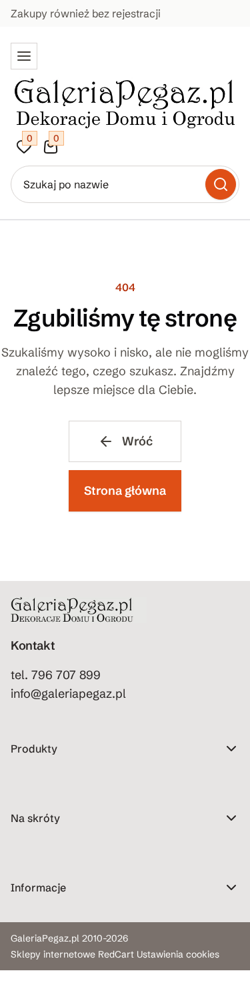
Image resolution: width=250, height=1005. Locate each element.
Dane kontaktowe (49, 934)
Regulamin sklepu (49, 956)
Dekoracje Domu (47, 795)
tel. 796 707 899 (56, 674)
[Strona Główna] (125, 101)
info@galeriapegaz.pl (68, 693)
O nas (23, 913)
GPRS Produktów (48, 843)
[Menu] (24, 56)
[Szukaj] (220, 184)
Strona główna (125, 490)
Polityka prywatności (56, 977)
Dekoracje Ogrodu (51, 774)
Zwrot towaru (40, 998)
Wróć (137, 441)
